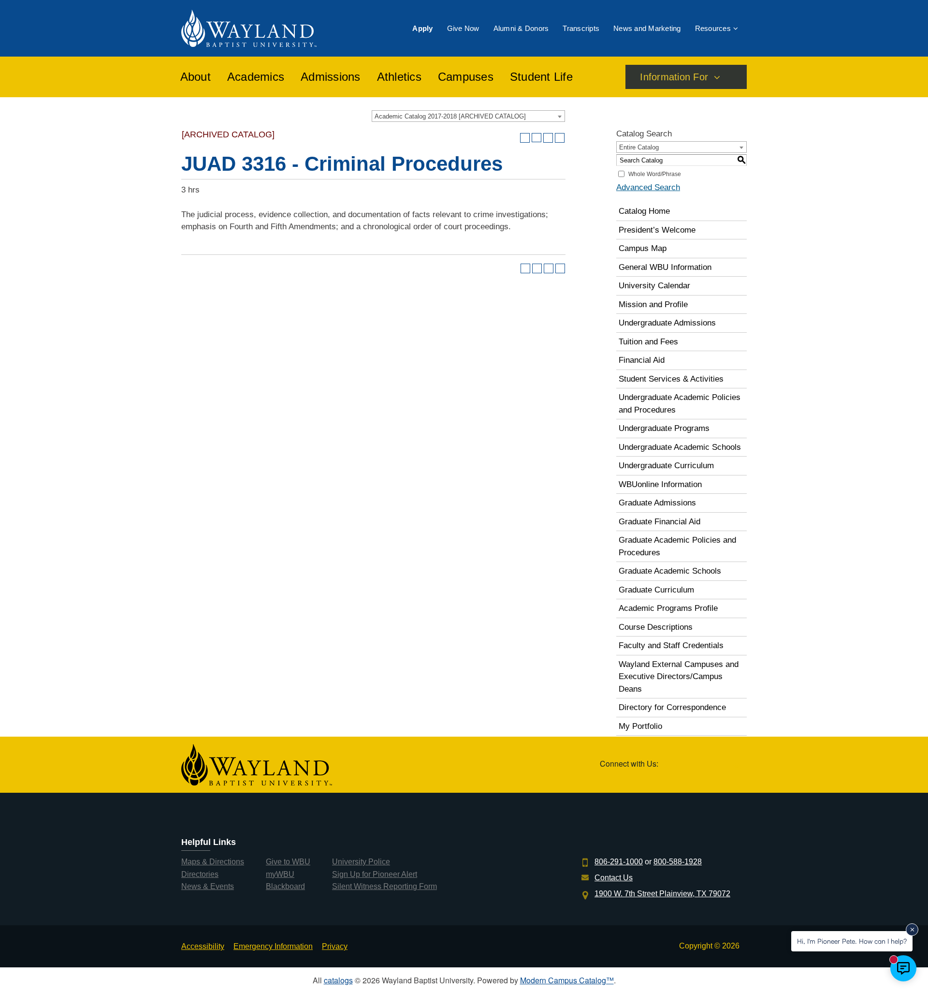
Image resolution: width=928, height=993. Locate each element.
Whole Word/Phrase (654, 174)
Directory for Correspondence (672, 707)
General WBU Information (665, 267)
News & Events (207, 886)
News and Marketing (647, 28)
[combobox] (468, 116)
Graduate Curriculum (656, 589)
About (195, 77)
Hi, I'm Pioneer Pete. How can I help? (852, 941)
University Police (361, 862)
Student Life (541, 77)
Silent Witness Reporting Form (384, 886)
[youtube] (714, 765)
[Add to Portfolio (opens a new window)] (525, 138)
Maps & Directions (212, 862)
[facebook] (691, 765)
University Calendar (654, 285)
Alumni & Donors (521, 28)
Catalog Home (644, 211)
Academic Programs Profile (668, 608)
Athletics (399, 77)
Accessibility (202, 946)
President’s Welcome (657, 230)
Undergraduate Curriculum (666, 465)
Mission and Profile (653, 304)
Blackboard (285, 886)
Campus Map (643, 248)
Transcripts (581, 28)
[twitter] (668, 765)
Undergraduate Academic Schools (680, 447)
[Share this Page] (536, 138)
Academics (255, 77)
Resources (713, 28)
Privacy (335, 946)
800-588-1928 (677, 862)
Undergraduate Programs (664, 428)
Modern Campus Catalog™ (567, 980)
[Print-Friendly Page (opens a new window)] (548, 138)
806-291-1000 (618, 862)
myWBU (280, 874)
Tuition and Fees (648, 341)
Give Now (463, 28)
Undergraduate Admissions (667, 322)
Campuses (465, 77)
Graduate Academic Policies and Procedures (677, 546)
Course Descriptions (656, 627)
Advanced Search (648, 187)
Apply (422, 28)
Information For (674, 77)
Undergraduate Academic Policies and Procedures (679, 404)
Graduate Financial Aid (659, 521)
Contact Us (613, 878)
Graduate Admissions (657, 502)
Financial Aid (642, 360)
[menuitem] (422, 28)
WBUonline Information (660, 484)
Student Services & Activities (671, 379)
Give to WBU (288, 862)
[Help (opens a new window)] (560, 138)
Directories (199, 874)
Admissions (331, 77)
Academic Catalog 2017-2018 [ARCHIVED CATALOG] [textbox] (450, 116)
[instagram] (736, 765)
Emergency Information (273, 946)
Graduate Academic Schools (670, 571)
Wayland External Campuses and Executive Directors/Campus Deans (679, 677)
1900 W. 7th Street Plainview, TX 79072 (662, 893)
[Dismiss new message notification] (912, 929)
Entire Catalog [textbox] (639, 147)
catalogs (338, 980)
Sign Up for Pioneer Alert (374, 874)
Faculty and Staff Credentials (671, 645)
